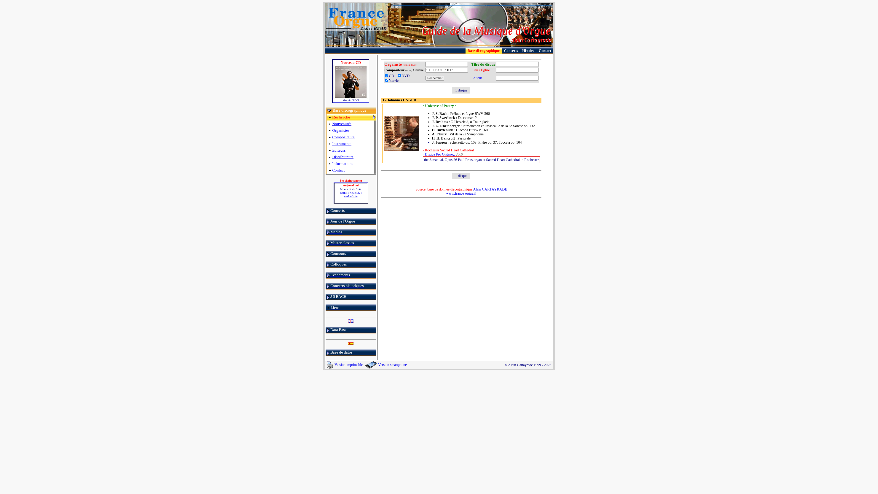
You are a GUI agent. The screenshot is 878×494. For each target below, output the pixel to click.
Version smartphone (392, 365)
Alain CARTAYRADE (490, 189)
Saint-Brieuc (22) (350, 194)
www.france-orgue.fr (461, 193)
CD (393, 76)
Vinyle (394, 80)
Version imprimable (348, 365)
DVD (407, 76)
